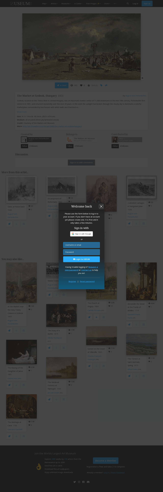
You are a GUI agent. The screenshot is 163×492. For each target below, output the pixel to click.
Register (72, 281)
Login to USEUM (82, 259)
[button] (81, 233)
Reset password (87, 281)
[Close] (101, 206)
